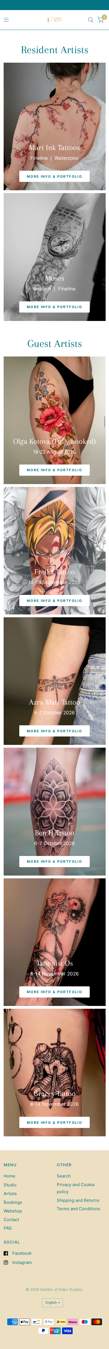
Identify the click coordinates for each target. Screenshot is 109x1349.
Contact (11, 1219)
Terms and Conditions (78, 1208)
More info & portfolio (54, 176)
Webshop (13, 1211)
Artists (10, 1193)
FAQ (7, 1228)
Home (9, 1176)
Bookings (13, 1202)
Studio (10, 1185)
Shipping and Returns (78, 1200)
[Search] (90, 20)
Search (64, 1176)
